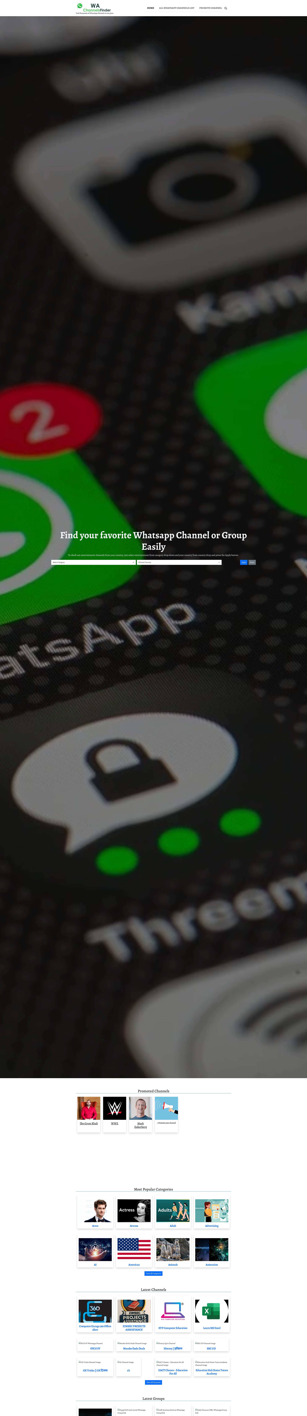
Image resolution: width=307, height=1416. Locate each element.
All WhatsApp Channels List (176, 8)
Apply (244, 562)
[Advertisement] (153, 1159)
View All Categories (153, 1273)
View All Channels (153, 1382)
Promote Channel (210, 8)
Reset (252, 562)
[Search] (225, 8)
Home (150, 8)
